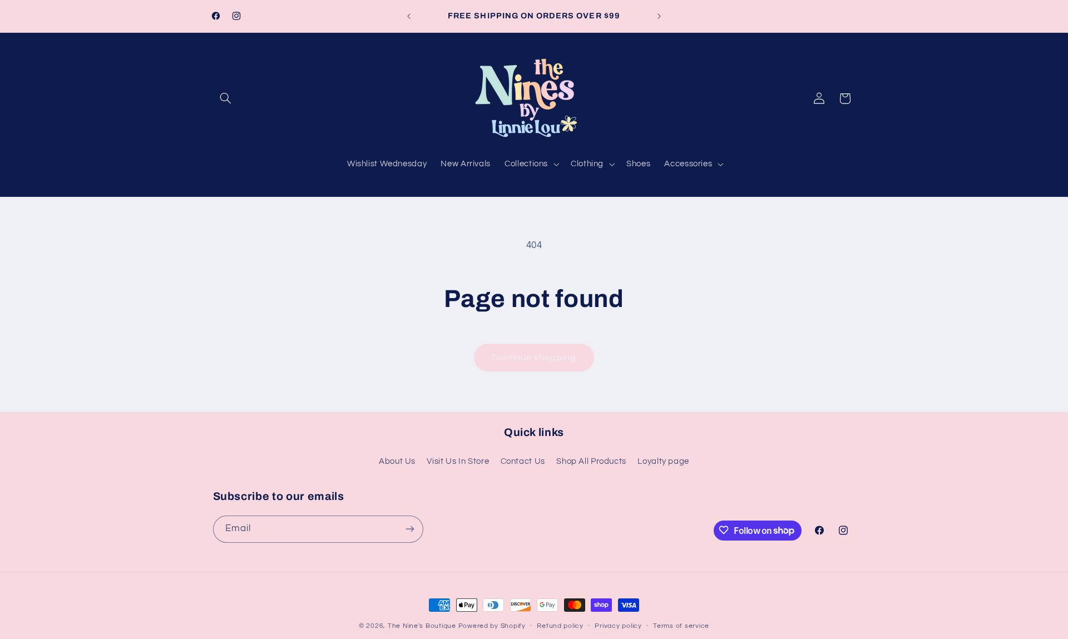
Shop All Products (591, 461)
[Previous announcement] (409, 16)
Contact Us (523, 461)
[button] (226, 98)
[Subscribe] (409, 528)
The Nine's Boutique (422, 626)
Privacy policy (618, 626)
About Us (397, 461)
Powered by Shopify (492, 626)
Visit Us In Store (458, 461)
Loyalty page (663, 461)
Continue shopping (534, 357)
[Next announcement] (659, 16)
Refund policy (560, 626)
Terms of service (681, 626)
